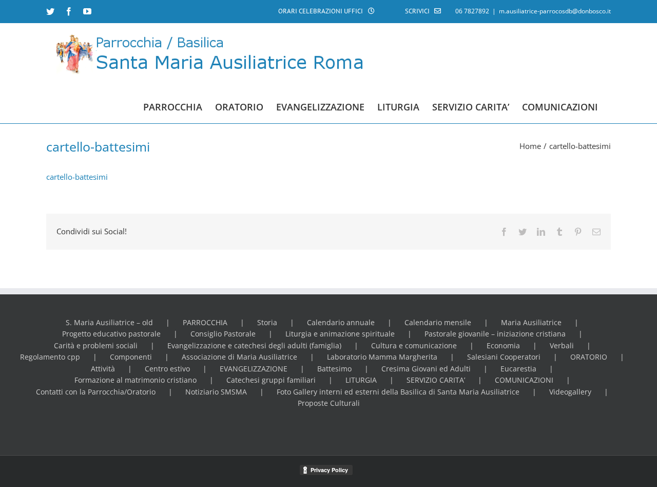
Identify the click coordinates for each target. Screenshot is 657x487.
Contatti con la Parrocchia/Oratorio (96, 392)
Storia (267, 322)
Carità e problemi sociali (96, 345)
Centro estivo (167, 368)
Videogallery (570, 392)
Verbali (562, 345)
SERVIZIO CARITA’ (436, 380)
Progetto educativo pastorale (111, 334)
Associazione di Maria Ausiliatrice (239, 357)
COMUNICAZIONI (524, 380)
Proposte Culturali (329, 403)
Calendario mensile (437, 322)
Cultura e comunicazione (414, 345)
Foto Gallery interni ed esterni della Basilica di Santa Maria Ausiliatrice (398, 392)
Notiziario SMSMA (216, 392)
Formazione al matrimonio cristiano (135, 380)
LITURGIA (361, 380)
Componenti (131, 357)
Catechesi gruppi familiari (271, 380)
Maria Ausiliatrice (531, 322)
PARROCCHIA (205, 322)
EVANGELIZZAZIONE (253, 368)
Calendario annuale (341, 322)
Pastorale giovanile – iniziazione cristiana (495, 334)
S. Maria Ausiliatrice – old (109, 322)
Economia (503, 345)
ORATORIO (588, 357)
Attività (103, 368)
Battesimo (334, 368)
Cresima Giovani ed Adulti (426, 368)
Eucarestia (518, 368)
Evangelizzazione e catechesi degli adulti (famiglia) (254, 345)
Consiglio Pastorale (223, 334)
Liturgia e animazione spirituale (340, 334)
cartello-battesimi (77, 177)
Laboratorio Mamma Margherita (382, 357)
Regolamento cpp (50, 357)
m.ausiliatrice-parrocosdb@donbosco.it (555, 11)
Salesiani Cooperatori (503, 357)
